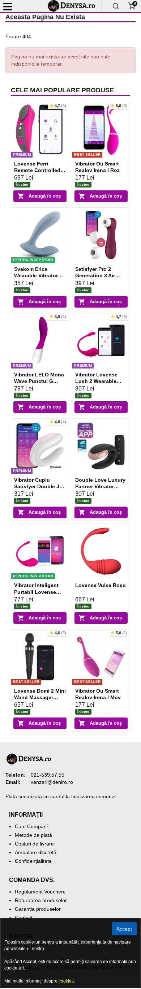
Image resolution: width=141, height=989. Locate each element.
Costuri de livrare (34, 844)
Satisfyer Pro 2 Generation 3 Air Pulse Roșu (95, 275)
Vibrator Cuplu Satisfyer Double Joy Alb (39, 486)
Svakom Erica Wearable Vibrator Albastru (36, 275)
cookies (66, 981)
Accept (124, 929)
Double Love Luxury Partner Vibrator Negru (100, 486)
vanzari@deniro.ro (52, 782)
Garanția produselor (38, 909)
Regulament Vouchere (40, 892)
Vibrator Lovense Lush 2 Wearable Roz (96, 381)
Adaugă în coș (45, 196)
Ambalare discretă (35, 852)
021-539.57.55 (47, 775)
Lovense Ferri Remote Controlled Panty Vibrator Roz (37, 170)
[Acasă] (74, 6)
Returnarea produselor (41, 900)
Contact (24, 917)
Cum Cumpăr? (31, 826)
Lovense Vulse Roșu (100, 585)
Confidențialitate (33, 861)
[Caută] (115, 6)
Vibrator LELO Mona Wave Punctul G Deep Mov (39, 381)
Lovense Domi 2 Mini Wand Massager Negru (40, 697)
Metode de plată (33, 835)
